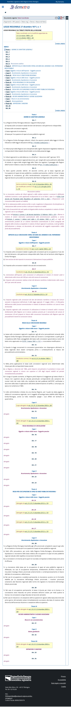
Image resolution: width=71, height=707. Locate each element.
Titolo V (8, 89)
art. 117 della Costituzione (48, 164)
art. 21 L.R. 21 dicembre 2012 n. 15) (36, 503)
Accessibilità (62, 680)
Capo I (8, 70)
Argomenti (7, 22)
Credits (63, 686)
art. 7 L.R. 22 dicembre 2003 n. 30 (40, 184)
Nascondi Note (41, 22)
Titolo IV (9, 82)
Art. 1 (8, 52)
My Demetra (60, 2)
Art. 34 (8, 108)
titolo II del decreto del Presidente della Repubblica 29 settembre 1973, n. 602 (34, 197)
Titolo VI (8, 96)
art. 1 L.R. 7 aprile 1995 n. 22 (41, 249)
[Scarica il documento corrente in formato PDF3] (61, 18)
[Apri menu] (67, 18)
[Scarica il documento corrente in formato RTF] (59, 18)
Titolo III (8, 75)
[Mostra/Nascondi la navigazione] (3, 7)
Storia (32, 22)
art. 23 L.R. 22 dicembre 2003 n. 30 (39, 405)
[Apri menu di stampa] (56, 18)
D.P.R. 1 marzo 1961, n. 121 (31, 341)
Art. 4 (8, 59)
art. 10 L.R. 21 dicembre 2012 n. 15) (37, 272)
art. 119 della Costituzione (39, 142)
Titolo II (8, 66)
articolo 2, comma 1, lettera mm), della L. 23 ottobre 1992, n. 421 (31, 219)
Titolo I (8, 49)
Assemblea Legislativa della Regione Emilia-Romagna (22, 2)
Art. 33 (8, 106)
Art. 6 (8, 63)
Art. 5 (8, 61)
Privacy (63, 676)
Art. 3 (8, 56)
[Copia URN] (63, 18)
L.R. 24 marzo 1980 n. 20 (24, 35)
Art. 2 (8, 54)
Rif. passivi (16, 22)
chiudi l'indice (60, 44)
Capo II (8, 73)
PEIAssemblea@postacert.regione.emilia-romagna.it (18, 697)
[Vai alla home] (5, 12)
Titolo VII (9, 103)
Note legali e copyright (58, 683)
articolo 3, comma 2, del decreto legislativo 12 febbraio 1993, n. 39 (34, 214)
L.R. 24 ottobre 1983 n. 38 (25, 38)
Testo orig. (25, 22)
